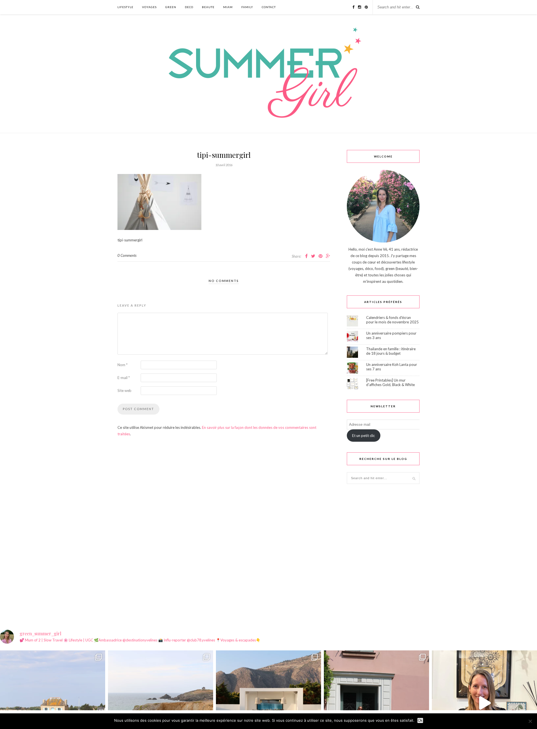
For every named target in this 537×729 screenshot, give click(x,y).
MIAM (228, 7)
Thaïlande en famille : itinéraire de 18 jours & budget (391, 351)
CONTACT (269, 7)
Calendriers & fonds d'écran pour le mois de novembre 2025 (392, 319)
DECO (189, 7)
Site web (124, 390)
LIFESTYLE (125, 7)
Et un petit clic (363, 435)
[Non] (530, 721)
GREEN (170, 7)
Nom (122, 365)
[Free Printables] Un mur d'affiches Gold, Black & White (390, 382)
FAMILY (247, 7)
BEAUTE (208, 7)
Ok (420, 720)
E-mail (123, 377)
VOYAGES (149, 7)
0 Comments (126, 255)
